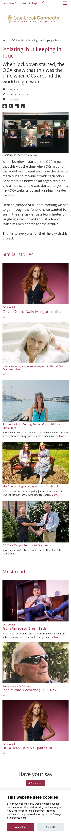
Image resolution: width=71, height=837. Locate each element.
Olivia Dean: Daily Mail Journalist (31, 311)
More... (6, 317)
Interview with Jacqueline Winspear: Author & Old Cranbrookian (32, 367)
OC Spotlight (18, 40)
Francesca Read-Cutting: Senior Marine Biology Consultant (31, 426)
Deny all (50, 827)
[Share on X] (11, 107)
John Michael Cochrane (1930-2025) (29, 690)
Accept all (20, 827)
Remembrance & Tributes (16, 686)
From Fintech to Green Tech (24, 628)
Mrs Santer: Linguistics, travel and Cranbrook (30, 486)
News (5, 40)
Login (35, 3)
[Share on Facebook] (4, 107)
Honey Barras (23, 94)
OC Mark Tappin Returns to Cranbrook (26, 545)
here (23, 817)
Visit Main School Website (18, 3)
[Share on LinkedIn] (17, 107)
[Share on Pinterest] (23, 107)
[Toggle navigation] (65, 3)
